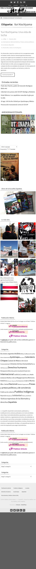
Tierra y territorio (26, 394)
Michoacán (9, 379)
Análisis (17, 352)
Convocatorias (4, 362)
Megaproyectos (22, 376)
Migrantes (14, 379)
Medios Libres (11, 376)
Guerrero (27, 369)
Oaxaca (19, 383)
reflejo (4, 39)
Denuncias (5, 366)
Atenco (2, 355)
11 (22, 130)
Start (32, 129)
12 (24, 130)
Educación (14, 369)
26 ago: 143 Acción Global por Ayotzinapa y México (17, 100)
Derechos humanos (17, 365)
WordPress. (23, 503)
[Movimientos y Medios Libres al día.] (9, 230)
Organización (25, 382)
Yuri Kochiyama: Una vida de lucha (16, 33)
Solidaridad (17, 394)
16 (31, 130)
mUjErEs (26, 379)
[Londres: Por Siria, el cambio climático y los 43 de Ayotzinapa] (27, 303)
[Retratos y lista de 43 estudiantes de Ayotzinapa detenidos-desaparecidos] (27, 230)
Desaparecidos (5, 369)
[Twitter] (14, 2)
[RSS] (21, 2)
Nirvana (18, 503)
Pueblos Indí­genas (24, 390)
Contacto (15, 5)
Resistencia (9, 394)
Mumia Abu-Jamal (7, 46)
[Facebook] (17, 2)
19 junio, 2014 (12, 39)
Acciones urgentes (7, 352)
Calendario (30, 355)
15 (29, 130)
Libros (28, 373)
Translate (12, 147)
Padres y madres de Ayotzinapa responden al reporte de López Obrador (5, 118)
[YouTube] (11, 2)
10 (20, 130)
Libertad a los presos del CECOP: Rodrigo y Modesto (18, 90)
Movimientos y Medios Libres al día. (10, 493)
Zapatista (12, 400)
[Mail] (24, 2)
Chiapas (3, 359)
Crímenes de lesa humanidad (21, 362)
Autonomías (7, 356)
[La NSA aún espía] (9, 291)
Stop (34, 129)
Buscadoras (22, 355)
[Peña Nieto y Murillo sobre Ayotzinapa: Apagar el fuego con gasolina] (27, 284)
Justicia (17, 373)
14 (27, 130)
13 (25, 130)
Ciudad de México (14, 359)
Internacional (6, 41)
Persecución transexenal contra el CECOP (14, 103)
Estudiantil (20, 369)
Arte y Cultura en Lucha (28, 352)
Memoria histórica (15, 41)
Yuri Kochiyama (17, 46)
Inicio (9, 5)
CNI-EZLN (24, 359)
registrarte (4, 338)
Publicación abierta (7, 390)
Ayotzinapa (14, 355)
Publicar (22, 5)
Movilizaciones (20, 379)
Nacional (13, 382)
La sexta (23, 373)
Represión (11, 44)
